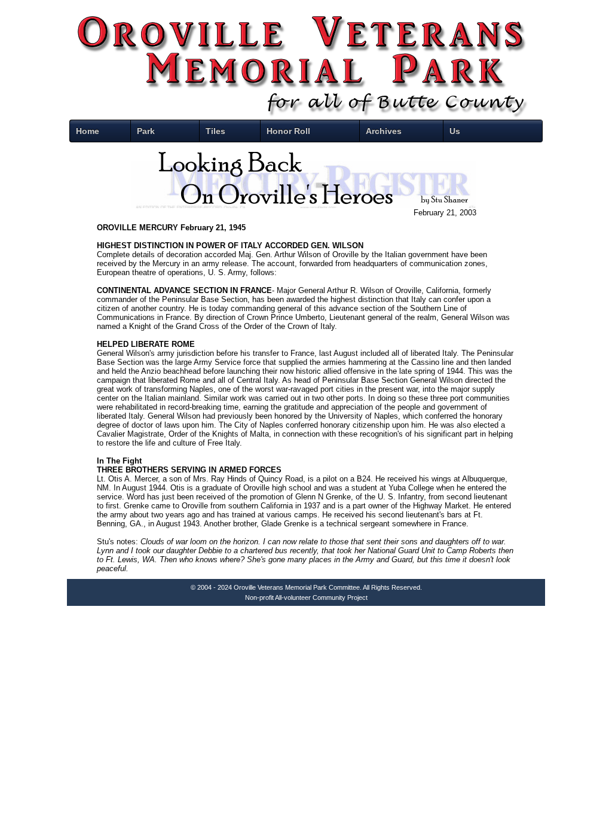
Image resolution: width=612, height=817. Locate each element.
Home (87, 131)
